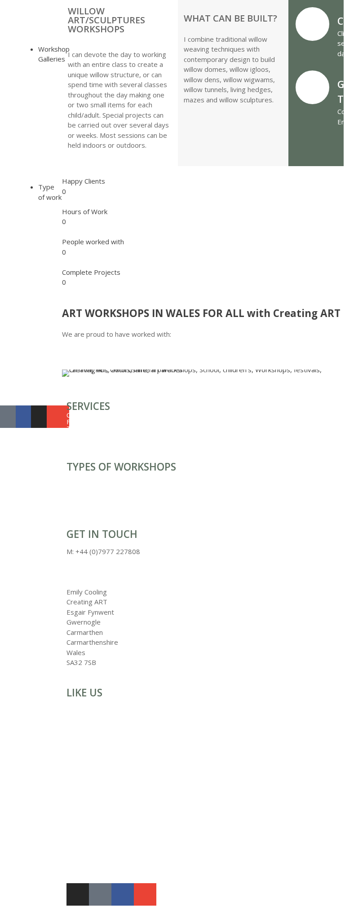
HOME (10, 22)
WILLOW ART (21, 160)
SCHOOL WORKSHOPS (21, 297)
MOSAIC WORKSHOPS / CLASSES (24, 328)
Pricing (10, 359)
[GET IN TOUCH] (312, 87)
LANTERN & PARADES (18, 130)
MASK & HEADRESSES (21, 143)
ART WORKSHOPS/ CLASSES (30, 311)
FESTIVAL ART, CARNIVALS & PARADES (23, 254)
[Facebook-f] (27, 416)
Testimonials (20, 366)
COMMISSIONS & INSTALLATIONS (26, 237)
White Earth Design (210, 857)
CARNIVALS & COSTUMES (21, 116)
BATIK (10, 86)
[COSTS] (312, 24)
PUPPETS (15, 153)
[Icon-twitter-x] (11, 416)
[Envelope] (58, 416)
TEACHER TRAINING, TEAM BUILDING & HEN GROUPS (27, 277)
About (9, 373)
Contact (12, 393)
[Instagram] (42, 416)
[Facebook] (122, 894)
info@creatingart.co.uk (100, 571)
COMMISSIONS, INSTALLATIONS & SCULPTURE (29, 100)
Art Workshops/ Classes (24, 383)
